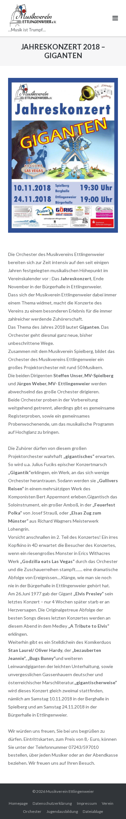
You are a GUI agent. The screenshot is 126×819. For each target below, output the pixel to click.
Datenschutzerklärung (52, 803)
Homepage (18, 803)
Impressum (87, 803)
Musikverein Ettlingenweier (70, 791)
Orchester (32, 811)
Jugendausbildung (62, 811)
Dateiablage (93, 811)
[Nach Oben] (110, 803)
